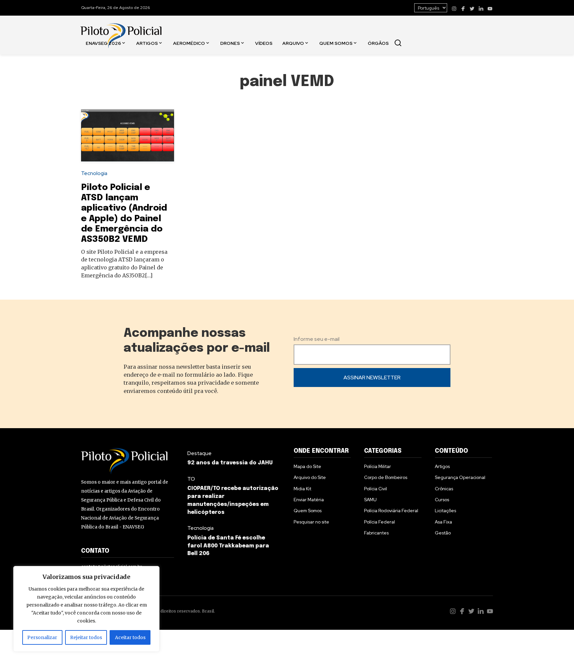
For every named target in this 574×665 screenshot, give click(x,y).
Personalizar (42, 637)
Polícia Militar (377, 466)
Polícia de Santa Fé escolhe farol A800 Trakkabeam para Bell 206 (228, 546)
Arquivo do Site (310, 477)
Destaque (199, 453)
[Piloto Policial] (121, 29)
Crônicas (444, 489)
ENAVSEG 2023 (104, 90)
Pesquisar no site (311, 522)
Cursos (442, 500)
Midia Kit (302, 489)
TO (191, 478)
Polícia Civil (375, 489)
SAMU (370, 500)
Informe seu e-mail (316, 338)
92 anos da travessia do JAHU (230, 463)
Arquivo (293, 43)
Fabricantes (376, 533)
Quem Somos (335, 43)
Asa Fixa (443, 522)
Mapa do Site (307, 466)
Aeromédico (189, 43)
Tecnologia (94, 173)
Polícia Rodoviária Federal (391, 511)
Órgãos (378, 43)
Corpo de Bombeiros (385, 477)
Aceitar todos (130, 637)
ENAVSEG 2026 (103, 43)
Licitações (445, 511)
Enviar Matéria (309, 500)
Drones (230, 43)
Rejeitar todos (86, 637)
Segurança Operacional (460, 477)
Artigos (147, 43)
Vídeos (263, 43)
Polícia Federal (379, 522)
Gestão (443, 533)
